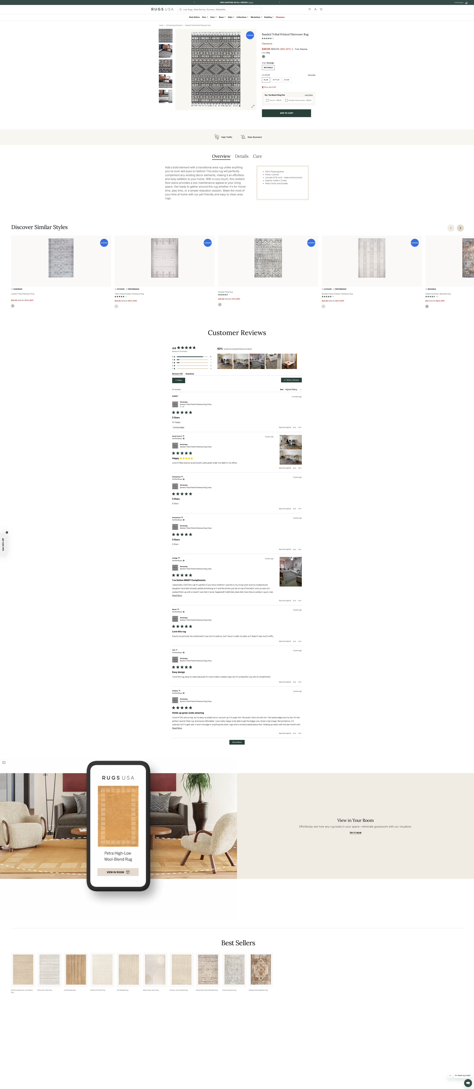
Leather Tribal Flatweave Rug (22, 294)
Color (212, 17)
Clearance (280, 17)
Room (221, 17)
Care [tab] (257, 156)
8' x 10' (286, 80)
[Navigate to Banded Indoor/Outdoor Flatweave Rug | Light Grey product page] (372, 258)
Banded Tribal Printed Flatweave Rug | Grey (196, 405)
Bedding (268, 17)
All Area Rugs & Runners (174, 25)
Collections (241, 17)
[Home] (162, 10)
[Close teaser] (7, 532)
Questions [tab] (190, 374)
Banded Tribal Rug (225, 292)
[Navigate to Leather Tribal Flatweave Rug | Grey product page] (61, 258)
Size (204, 17)
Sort (282, 389)
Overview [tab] (221, 156)
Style (230, 17)
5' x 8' (266, 80)
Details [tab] (241, 156)
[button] (268, 38)
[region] (257, 361)
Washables (255, 17)
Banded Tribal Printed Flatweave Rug (198, 25)
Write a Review (294, 380)
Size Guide (311, 75)
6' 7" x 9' (276, 80)
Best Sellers (194, 17)
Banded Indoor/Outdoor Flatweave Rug (337, 294)
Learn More (309, 95)
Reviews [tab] (177, 374)
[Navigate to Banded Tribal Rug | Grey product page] (268, 258)
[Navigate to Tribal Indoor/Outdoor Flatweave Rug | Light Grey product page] (165, 258)
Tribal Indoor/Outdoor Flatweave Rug (129, 294)
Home (161, 25)
